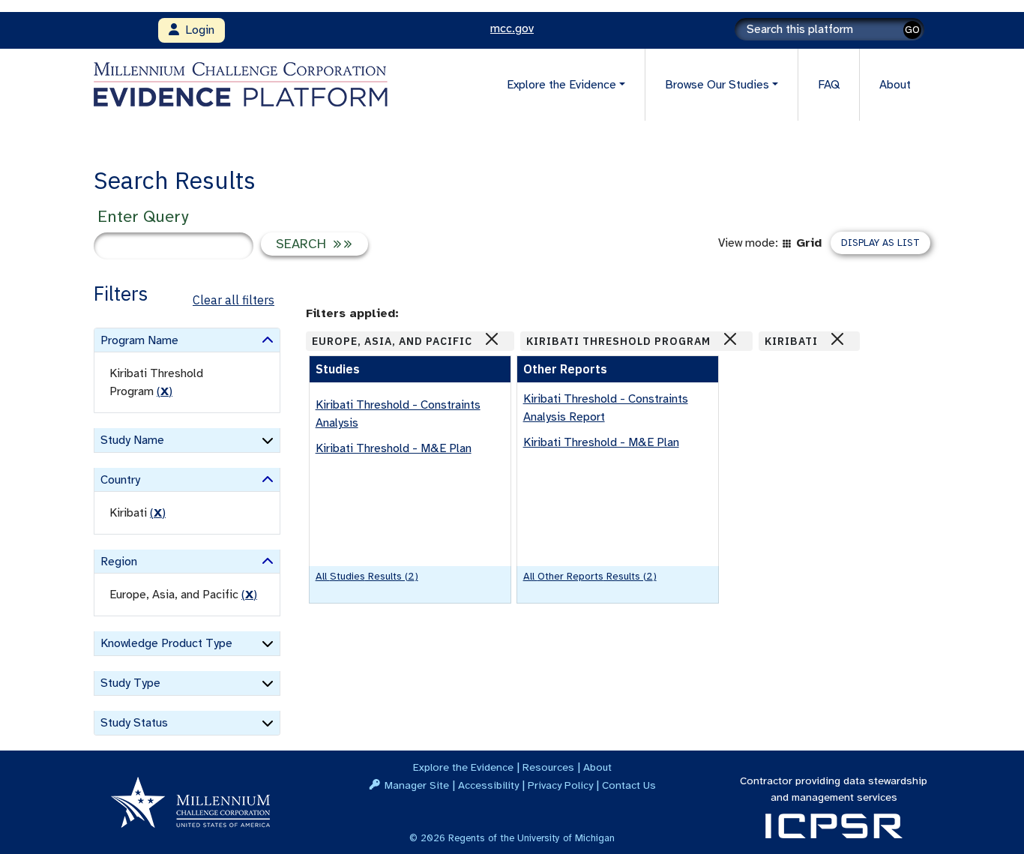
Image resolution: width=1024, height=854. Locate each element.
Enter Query (142, 216)
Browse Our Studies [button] (717, 84)
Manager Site (417, 785)
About (895, 84)
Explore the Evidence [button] (561, 84)
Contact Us (629, 785)
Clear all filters (233, 299)
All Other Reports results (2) (590, 576)
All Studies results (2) (367, 576)
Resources (548, 767)
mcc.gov (512, 28)
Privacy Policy (560, 785)
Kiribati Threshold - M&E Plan (394, 448)
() (164, 391)
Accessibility (488, 785)
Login (196, 29)
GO (912, 29)
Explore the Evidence (463, 767)
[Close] (491, 338)
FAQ (829, 84)
